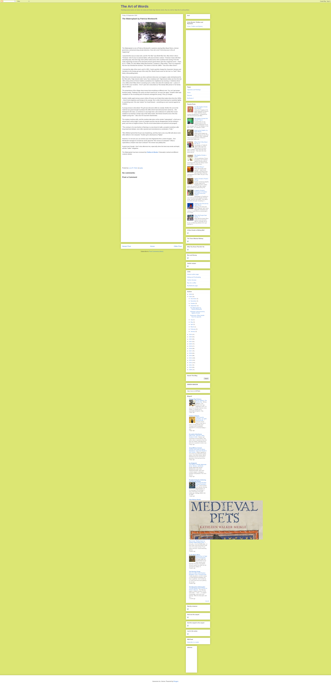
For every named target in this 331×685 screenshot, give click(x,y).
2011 (190, 365)
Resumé (189, 95)
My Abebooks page (192, 285)
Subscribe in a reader (193, 642)
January (193, 331)
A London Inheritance (195, 434)
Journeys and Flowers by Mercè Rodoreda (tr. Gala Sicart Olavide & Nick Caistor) (198, 451)
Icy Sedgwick (193, 463)
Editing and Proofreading (194, 277)
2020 (190, 344)
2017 (190, 351)
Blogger (176, 681)
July (192, 319)
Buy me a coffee (191, 283)
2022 (190, 339)
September (194, 305)
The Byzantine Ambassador (197, 587)
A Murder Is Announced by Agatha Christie (197, 312)
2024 (190, 334)
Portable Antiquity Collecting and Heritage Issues (197, 480)
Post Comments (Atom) (156, 251)
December (194, 298)
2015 (190, 355)
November (194, 301)
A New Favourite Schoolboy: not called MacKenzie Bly (201, 419)
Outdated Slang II (199, 167)
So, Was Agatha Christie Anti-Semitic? (200, 107)
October (193, 303)
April (192, 324)
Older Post (178, 246)
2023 (190, 336)
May (192, 322)
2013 (190, 360)
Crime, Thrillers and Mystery (195, 26)
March (192, 326)
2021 (190, 341)
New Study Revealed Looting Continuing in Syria (201, 484)
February (193, 329)
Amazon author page (193, 274)
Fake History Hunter (195, 499)
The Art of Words (134, 6)
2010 (190, 367)
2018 (190, 348)
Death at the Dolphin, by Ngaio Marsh (201, 131)
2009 (190, 369)
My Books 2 (190, 98)
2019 (190, 346)
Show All (207, 601)
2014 (190, 358)
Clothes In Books (194, 416)
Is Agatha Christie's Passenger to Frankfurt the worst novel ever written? (200, 192)
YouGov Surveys (191, 280)
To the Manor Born (194, 554)
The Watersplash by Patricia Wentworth (196, 308)
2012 (190, 362)
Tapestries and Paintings (194, 89)
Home (152, 246)
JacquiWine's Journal (195, 448)
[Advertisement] (152, 230)
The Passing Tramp (194, 571)
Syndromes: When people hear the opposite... (197, 316)
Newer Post (126, 246)
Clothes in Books (152, 152)
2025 (190, 296)
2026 (190, 294)
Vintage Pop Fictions (195, 399)
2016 (190, 353)
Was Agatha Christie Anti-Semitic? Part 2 (201, 119)
